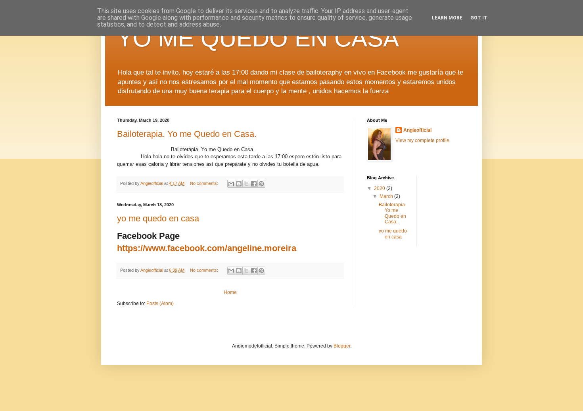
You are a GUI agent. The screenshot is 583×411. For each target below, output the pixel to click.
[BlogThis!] (239, 184)
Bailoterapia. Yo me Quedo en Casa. (187, 134)
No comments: (204, 183)
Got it (478, 18)
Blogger (342, 346)
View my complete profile (422, 140)
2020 (380, 188)
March (387, 196)
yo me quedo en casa (158, 218)
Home (230, 292)
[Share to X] (246, 184)
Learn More (447, 18)
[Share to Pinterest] (261, 184)
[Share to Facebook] (254, 184)
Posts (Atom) (160, 303)
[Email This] (231, 184)
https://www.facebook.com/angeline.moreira (206, 248)
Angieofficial (417, 130)
